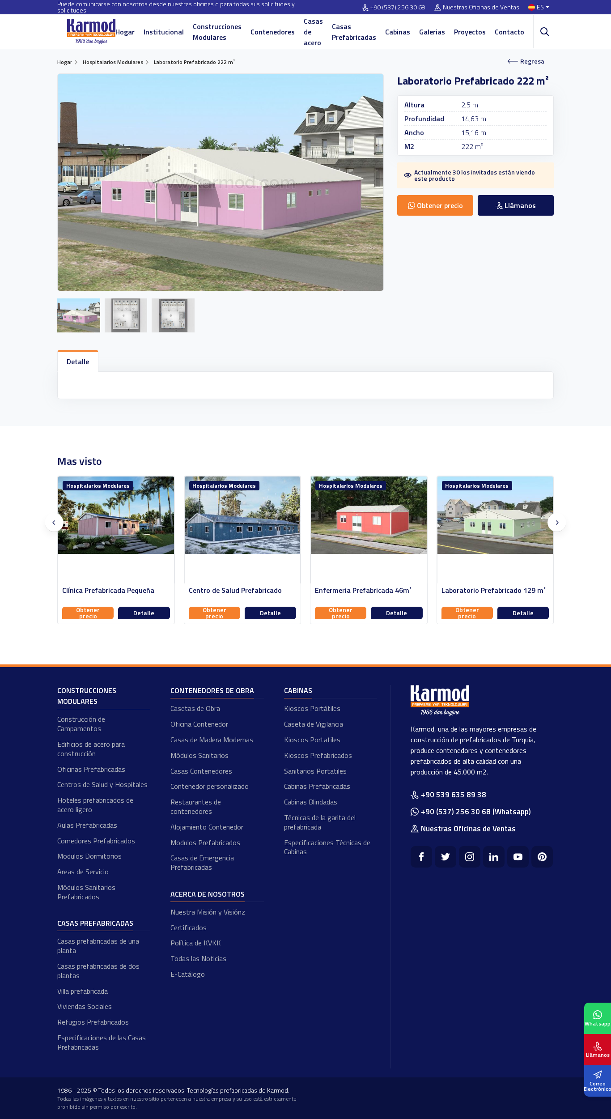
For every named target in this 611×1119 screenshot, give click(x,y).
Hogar (125, 31)
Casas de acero (313, 32)
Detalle (144, 612)
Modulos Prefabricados (205, 842)
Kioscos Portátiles (312, 708)
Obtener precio (88, 613)
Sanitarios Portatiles (315, 771)
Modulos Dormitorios (89, 856)
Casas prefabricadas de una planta (98, 946)
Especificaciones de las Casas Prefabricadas (101, 1042)
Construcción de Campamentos (81, 724)
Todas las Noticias (198, 958)
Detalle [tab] (78, 361)
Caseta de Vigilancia (313, 724)
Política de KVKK (195, 942)
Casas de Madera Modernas (211, 739)
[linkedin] (494, 857)
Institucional (164, 31)
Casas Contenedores (201, 771)
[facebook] (421, 857)
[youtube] (518, 857)
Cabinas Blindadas (310, 801)
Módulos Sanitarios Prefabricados (86, 892)
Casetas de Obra (195, 708)
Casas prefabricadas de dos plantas (98, 971)
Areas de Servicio (83, 871)
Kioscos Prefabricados (318, 755)
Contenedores (272, 31)
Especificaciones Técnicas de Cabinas (327, 847)
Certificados (188, 927)
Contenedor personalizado (209, 786)
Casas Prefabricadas (354, 32)
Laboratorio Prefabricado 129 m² (367, 590)
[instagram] (469, 857)
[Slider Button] (54, 522)
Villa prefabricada (82, 991)
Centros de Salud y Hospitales (102, 784)
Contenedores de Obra (212, 690)
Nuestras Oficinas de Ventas (481, 7)
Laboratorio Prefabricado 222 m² (493, 590)
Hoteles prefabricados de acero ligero (95, 805)
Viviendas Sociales (84, 1006)
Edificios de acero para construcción (91, 749)
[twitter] (445, 857)
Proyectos (470, 31)
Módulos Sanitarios (199, 755)
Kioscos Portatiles (312, 739)
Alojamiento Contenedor (206, 826)
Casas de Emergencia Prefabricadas (202, 862)
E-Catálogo (187, 974)
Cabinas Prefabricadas (317, 786)
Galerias (432, 31)
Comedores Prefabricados (96, 840)
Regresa (532, 61)
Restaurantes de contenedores (195, 806)
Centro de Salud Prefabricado (109, 590)
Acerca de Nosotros (207, 894)
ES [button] (540, 7)
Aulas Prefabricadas (87, 825)
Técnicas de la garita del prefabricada (320, 822)
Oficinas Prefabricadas (91, 769)
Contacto (509, 31)
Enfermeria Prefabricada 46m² (237, 590)
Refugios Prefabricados (93, 1022)
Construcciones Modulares (217, 32)
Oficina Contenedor (199, 724)
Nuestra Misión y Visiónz (207, 911)
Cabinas (397, 31)
